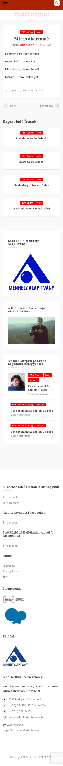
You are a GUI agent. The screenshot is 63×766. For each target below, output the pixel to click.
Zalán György (26, 44)
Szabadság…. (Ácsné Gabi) (31, 185)
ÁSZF (5, 577)
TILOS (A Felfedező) (31, 161)
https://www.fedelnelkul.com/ (21, 730)
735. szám (27, 32)
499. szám (27, 202)
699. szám (18, 425)
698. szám (18, 404)
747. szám (27, 156)
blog (47, 375)
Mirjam (33, 380)
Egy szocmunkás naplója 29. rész (31, 410)
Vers (39, 32)
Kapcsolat (9, 565)
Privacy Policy (11, 571)
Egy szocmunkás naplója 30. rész (31, 431)
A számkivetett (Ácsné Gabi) (31, 208)
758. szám (27, 132)
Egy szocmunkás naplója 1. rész (39, 388)
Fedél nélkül (31, 14)
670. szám (35, 375)
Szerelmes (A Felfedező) (32, 138)
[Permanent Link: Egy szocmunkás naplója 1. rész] (16, 382)
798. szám (27, 179)
